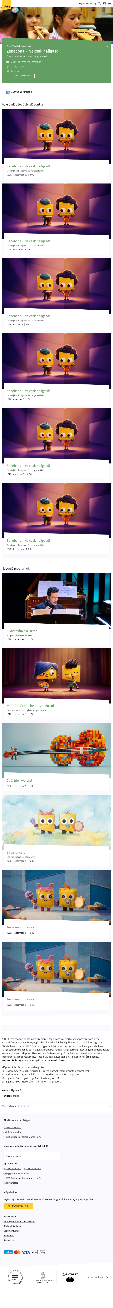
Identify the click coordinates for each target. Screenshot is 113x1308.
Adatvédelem (10, 1216)
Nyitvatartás (12, 1182)
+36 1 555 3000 (13, 1127)
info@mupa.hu (13, 1132)
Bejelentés (9, 1235)
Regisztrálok (19, 1206)
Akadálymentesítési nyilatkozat (19, 1221)
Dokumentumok (12, 1231)
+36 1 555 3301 (33, 1168)
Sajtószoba (9, 1240)
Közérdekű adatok (12, 1226)
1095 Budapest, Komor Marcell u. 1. (23, 1136)
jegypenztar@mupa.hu (17, 1173)
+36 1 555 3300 (13, 1168)
